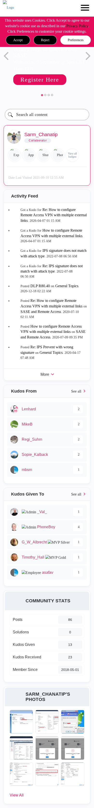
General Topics (66, 286)
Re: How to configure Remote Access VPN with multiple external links (53, 215)
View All (17, 795)
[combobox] (47, 114)
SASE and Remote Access (40, 312)
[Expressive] (14, 155)
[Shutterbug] (43, 155)
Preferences (75, 40)
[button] (18, 40)
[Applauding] (29, 155)
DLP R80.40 (40, 286)
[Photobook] (58, 155)
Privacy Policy (77, 26)
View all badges (72, 155)
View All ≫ (47, 391)
